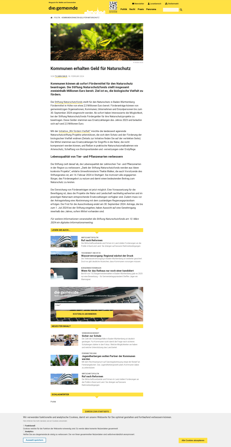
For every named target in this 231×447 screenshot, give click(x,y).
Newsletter (139, 4)
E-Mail (57, 305)
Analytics (29, 431)
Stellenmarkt (173, 4)
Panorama (151, 9)
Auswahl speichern (34, 440)
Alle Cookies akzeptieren (193, 440)
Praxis (141, 9)
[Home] (64, 9)
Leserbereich (155, 4)
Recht (132, 9)
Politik (124, 9)
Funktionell (30, 426)
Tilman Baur (61, 76)
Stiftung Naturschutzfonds (69, 101)
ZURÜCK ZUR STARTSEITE (97, 411)
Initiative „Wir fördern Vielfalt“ (74, 131)
